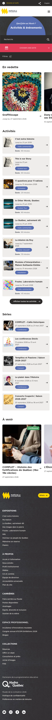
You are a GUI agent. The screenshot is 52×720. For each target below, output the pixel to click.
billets (42, 495)
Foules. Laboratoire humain (14, 530)
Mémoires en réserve (11, 541)
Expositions (9, 510)
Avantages (6, 606)
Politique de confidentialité (13, 695)
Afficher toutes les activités (24, 301)
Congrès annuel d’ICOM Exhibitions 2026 (19, 631)
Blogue (5, 635)
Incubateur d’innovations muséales (17, 628)
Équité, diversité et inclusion (14, 610)
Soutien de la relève (10, 613)
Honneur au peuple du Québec (15, 538)
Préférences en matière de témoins (17, 699)
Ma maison (6, 520)
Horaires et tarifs (12, 3)
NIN (4, 534)
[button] (40, 3)
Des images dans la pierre (13, 527)
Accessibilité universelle (12, 581)
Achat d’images (8, 660)
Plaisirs (5, 545)
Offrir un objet (8, 653)
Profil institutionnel (10, 566)
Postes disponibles (10, 602)
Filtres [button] (5, 56)
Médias (5, 570)
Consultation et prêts (11, 656)
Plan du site (7, 585)
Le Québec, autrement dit (13, 523)
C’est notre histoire (10, 516)
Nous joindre (8, 563)
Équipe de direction (10, 577)
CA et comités (8, 574)
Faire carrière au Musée (12, 599)
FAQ (4, 664)
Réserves (6, 649)
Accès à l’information (11, 559)
